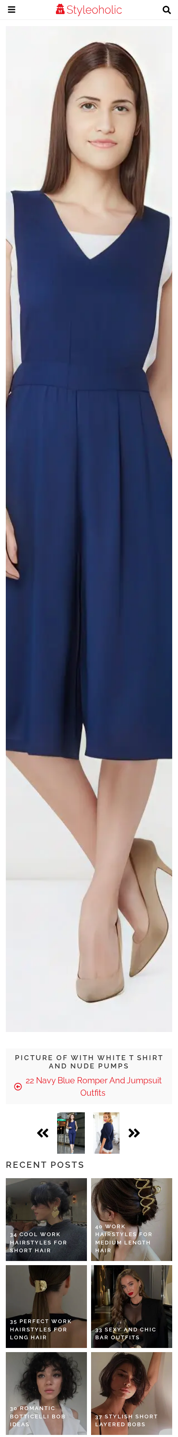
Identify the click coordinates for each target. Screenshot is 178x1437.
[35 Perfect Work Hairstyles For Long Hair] (46, 1306)
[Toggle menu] (11, 11)
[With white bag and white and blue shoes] (71, 1133)
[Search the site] (167, 11)
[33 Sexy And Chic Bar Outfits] (131, 1306)
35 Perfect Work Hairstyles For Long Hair (41, 1329)
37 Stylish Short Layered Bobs (126, 1420)
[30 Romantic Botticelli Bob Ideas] (46, 1393)
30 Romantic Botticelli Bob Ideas (38, 1416)
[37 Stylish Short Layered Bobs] (131, 1393)
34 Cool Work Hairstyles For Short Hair (38, 1242)
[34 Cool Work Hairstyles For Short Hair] (46, 1219)
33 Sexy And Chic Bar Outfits (125, 1333)
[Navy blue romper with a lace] (106, 1133)
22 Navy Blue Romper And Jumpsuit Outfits (93, 1086)
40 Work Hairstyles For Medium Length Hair (124, 1238)
